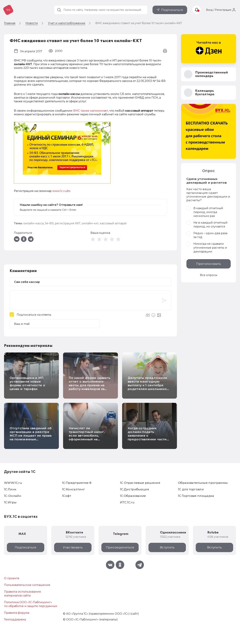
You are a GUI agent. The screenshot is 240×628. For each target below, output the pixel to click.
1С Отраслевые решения (140, 483)
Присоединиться (120, 547)
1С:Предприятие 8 (76, 483)
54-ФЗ (49, 223)
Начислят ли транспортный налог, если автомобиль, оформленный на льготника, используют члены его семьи (88, 437)
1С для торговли (191, 489)
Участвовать (73, 547)
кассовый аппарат (113, 223)
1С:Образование (133, 496)
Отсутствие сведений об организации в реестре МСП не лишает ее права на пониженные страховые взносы (31, 435)
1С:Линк (10, 489)
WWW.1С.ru (13, 483)
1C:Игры (10, 502)
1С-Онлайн (12, 496)
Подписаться (172, 10)
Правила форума (16, 612)
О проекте (11, 578)
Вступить (167, 547)
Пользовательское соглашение (27, 585)
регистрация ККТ (67, 223)
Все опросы (208, 275)
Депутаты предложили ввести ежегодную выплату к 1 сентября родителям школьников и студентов (148, 385)
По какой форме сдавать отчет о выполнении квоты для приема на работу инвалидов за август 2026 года (89, 385)
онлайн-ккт (90, 223)
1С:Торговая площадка (196, 496)
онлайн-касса (33, 223)
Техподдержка (15, 619)
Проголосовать (208, 263)
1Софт (66, 496)
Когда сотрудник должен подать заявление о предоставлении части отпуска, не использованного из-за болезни (147, 439)
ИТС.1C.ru (127, 502)
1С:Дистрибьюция (134, 489)
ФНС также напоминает (90, 110)
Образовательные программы (203, 483)
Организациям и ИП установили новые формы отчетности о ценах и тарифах (27, 383)
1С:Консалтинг (73, 489)
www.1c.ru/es (61, 191)
